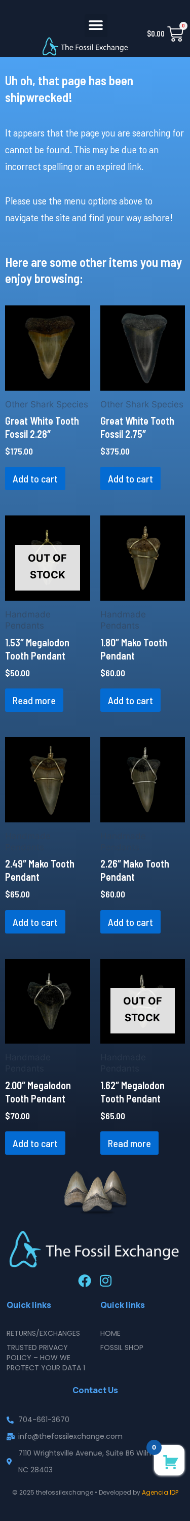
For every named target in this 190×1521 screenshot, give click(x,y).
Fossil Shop (121, 1347)
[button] (96, 25)
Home (110, 1333)
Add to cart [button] (35, 478)
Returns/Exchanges (43, 1333)
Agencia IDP (160, 1492)
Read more (34, 700)
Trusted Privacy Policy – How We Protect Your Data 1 (46, 1357)
